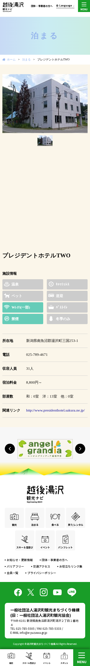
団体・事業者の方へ (42, 6)
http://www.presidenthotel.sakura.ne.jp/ (55, 410)
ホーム (11, 59)
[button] (10, 449)
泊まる (26, 59)
